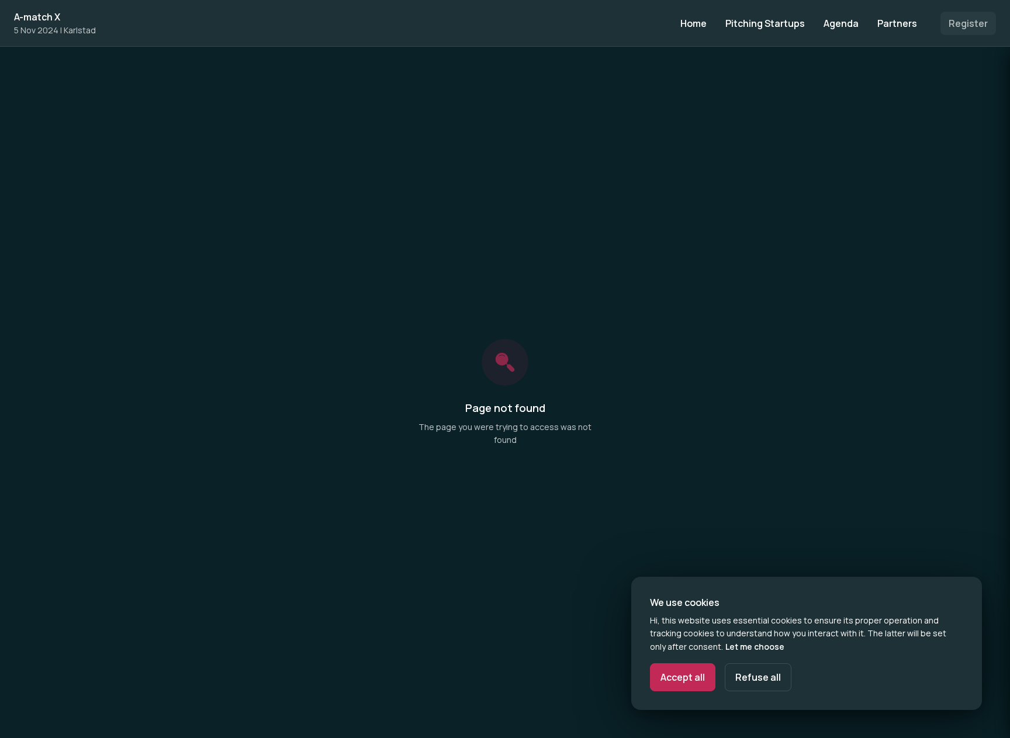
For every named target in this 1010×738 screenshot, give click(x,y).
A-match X (37, 17)
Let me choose (754, 646)
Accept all (682, 677)
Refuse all (758, 677)
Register (968, 23)
